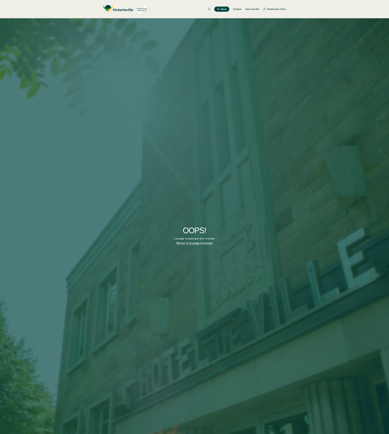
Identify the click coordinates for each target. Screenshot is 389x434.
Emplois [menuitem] (237, 9)
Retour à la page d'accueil (195, 243)
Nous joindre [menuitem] (252, 9)
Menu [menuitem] (224, 9)
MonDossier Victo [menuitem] (276, 9)
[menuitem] (125, 9)
